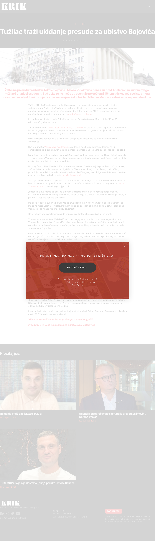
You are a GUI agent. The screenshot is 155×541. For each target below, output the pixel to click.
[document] (77, 270)
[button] (125, 246)
